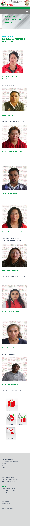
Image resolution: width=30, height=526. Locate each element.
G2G (3, 465)
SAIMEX (4, 472)
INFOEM (4, 467)
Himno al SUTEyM (6, 493)
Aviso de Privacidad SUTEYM (9, 481)
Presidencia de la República (9, 459)
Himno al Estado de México (9, 490)
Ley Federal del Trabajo (8, 477)
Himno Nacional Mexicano (8, 488)
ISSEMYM (4, 463)
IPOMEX (4, 470)
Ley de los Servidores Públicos (10, 479)
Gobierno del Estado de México (10, 461)
